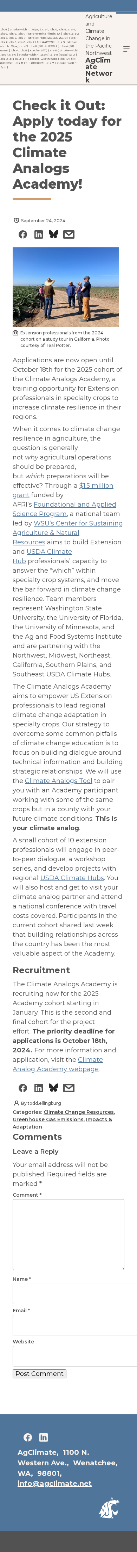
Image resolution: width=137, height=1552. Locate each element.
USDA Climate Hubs (72, 878)
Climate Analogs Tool (58, 781)
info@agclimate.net (55, 1483)
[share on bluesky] (53, 235)
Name (22, 1279)
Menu (126, 48)
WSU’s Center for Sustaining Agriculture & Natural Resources (68, 533)
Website (23, 1342)
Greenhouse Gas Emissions (48, 1119)
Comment (27, 1195)
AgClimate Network (98, 70)
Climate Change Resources (79, 1112)
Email (21, 1310)
